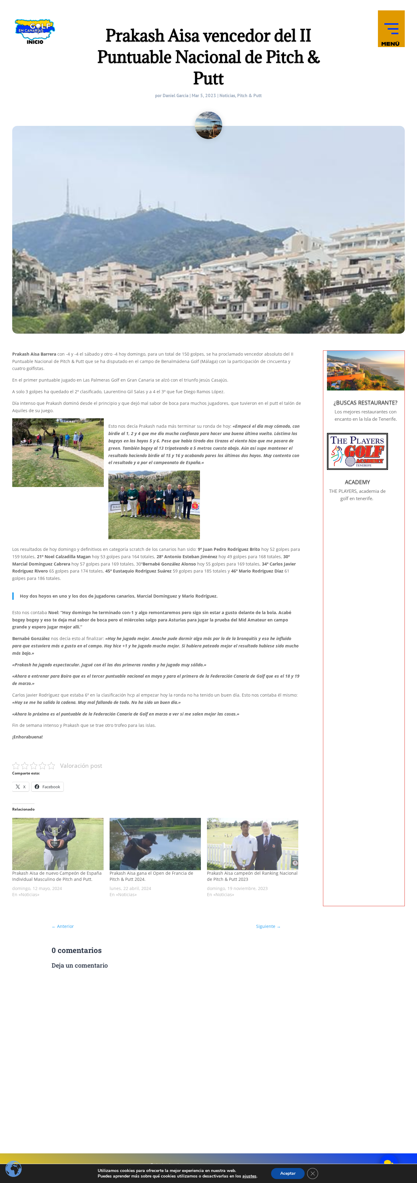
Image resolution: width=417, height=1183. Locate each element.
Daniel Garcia (175, 95)
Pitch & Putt (249, 95)
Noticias (227, 95)
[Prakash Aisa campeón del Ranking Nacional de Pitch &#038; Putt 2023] (252, 844)
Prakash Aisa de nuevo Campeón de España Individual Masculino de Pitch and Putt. (57, 876)
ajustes (249, 1176)
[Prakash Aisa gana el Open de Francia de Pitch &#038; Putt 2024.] (155, 844)
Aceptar (288, 1173)
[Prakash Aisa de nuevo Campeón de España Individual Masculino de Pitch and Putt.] (57, 844)
